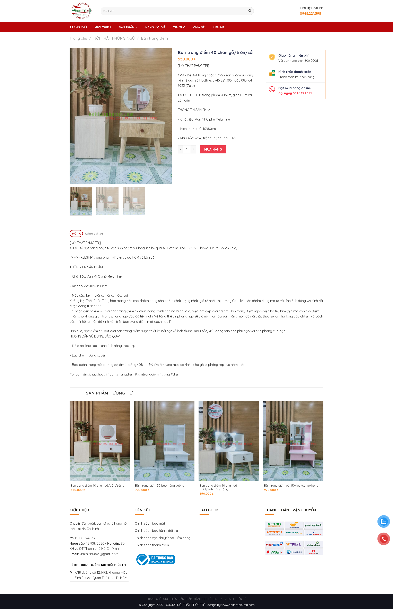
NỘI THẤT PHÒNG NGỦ (114, 38)
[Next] (164, 115)
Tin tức (179, 27)
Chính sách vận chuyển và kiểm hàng (163, 538)
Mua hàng (213, 149)
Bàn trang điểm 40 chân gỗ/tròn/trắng (97, 485)
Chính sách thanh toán (152, 545)
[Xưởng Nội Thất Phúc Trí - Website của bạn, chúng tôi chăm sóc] (82, 11)
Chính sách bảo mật (150, 523)
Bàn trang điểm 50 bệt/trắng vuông (159, 485)
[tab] (76, 233)
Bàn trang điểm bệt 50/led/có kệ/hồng (291, 485)
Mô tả (76, 233)
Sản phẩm (126, 27)
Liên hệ (218, 27)
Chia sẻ (198, 27)
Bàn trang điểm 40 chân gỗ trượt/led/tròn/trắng (218, 487)
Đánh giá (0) (94, 233)
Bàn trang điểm (154, 38)
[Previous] (76, 115)
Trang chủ (78, 27)
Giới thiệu (103, 27)
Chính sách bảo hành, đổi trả (156, 531)
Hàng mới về (155, 27)
